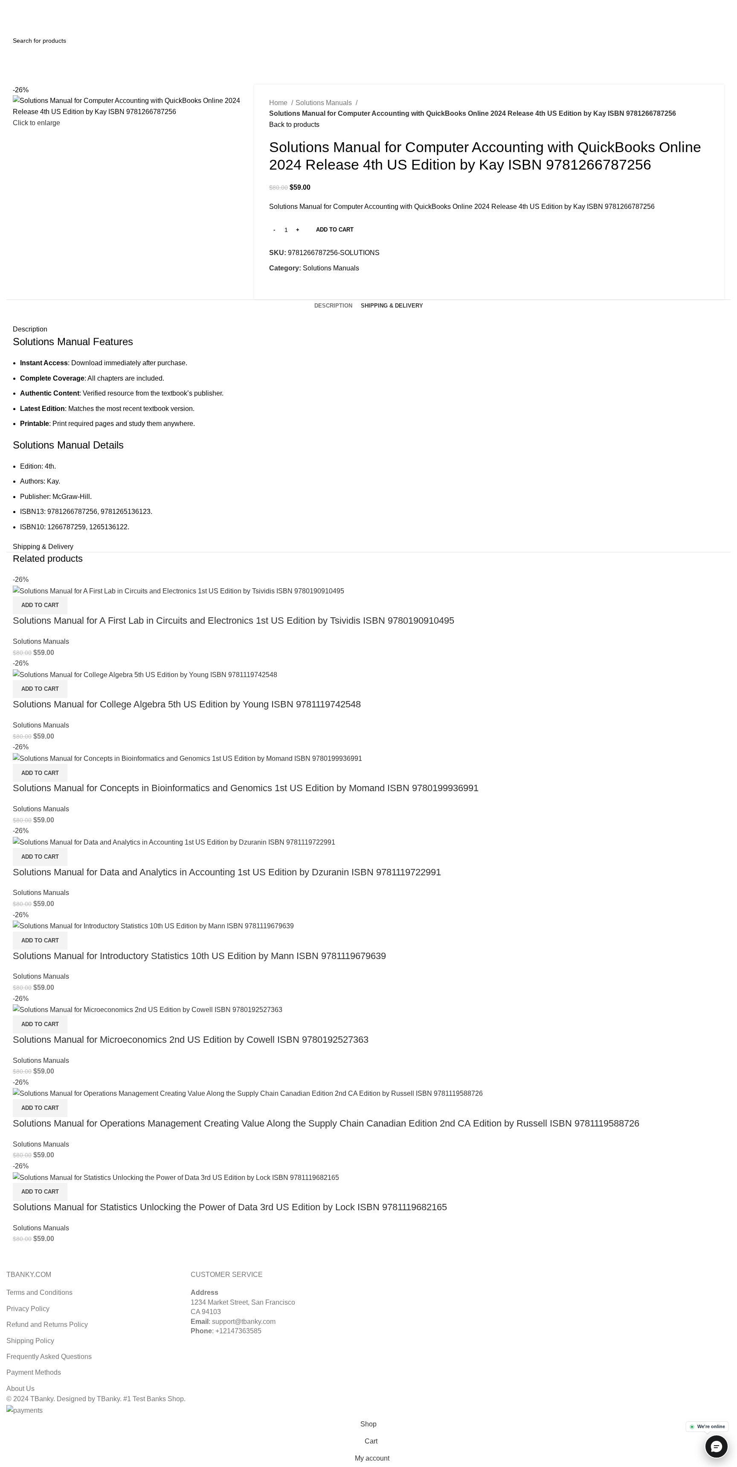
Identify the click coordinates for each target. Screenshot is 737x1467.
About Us (20, 1388)
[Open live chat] (716, 1446)
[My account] (688, 21)
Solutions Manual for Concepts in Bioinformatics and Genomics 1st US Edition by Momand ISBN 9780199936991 (246, 788)
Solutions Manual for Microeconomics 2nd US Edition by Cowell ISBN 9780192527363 (190, 1039)
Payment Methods (33, 1372)
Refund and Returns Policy (47, 1324)
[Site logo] (38, 20)
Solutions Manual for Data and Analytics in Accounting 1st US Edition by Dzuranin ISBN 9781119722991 (227, 872)
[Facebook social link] (276, 287)
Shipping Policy (30, 1340)
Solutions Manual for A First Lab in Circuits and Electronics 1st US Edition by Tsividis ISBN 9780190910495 (233, 620)
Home (279, 102)
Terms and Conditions (39, 1292)
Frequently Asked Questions (49, 1356)
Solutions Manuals (325, 102)
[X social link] (706, 5)
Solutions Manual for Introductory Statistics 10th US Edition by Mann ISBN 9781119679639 (199, 956)
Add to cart (335, 229)
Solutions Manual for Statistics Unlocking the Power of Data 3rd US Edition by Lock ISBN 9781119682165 (230, 1207)
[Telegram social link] (315, 287)
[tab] (333, 306)
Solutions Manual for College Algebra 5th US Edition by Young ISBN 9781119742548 (187, 704)
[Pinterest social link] (716, 5)
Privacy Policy (27, 1308)
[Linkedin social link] (726, 5)
